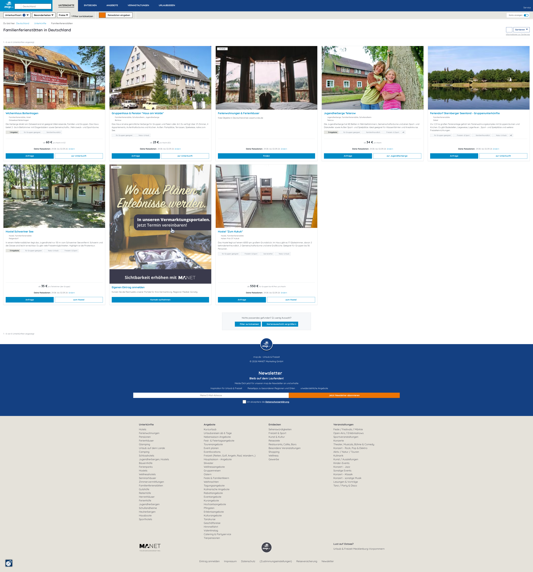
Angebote (209, 424)
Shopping (274, 451)
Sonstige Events (342, 470)
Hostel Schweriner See (19, 231)
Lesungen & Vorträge (345, 481)
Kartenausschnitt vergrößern (281, 324)
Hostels (143, 470)
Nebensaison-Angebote (217, 436)
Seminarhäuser (147, 478)
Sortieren (520, 29)
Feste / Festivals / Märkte (348, 429)
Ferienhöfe (145, 500)
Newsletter (328, 561)
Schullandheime (148, 508)
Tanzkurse (209, 519)
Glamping (144, 444)
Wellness (273, 455)
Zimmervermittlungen (151, 481)
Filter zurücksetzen (249, 324)
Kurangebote (211, 500)
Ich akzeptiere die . (268, 401)
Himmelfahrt (211, 526)
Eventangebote (212, 496)
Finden (266, 156)
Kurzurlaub (210, 429)
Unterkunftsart (14, 15)
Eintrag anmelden (209, 561)
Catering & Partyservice (217, 534)
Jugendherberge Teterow (340, 113)
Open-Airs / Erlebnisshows (348, 433)
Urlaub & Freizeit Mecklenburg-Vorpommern (358, 548)
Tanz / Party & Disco (345, 485)
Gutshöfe (144, 489)
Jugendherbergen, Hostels (154, 459)
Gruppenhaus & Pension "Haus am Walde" (138, 113)
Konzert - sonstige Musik (347, 478)
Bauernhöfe (145, 463)
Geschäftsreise (212, 523)
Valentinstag (211, 530)
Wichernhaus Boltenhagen (22, 113)
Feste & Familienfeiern (216, 478)
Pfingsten (209, 508)
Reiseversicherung (306, 561)
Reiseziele (274, 440)
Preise (62, 15)
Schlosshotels (146, 455)
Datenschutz (248, 561)
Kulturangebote (213, 515)
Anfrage (30, 156)
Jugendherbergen (149, 504)
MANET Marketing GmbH (270, 361)
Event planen (211, 448)
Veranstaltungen (343, 424)
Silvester (208, 463)
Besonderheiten (42, 15)
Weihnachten (211, 481)
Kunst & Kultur (277, 436)
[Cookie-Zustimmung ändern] (9, 563)
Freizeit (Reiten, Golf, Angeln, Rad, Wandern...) (230, 455)
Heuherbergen (147, 511)
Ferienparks (146, 466)
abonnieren (344, 395)
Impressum (230, 561)
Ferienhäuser (146, 440)
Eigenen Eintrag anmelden (128, 287)
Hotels (142, 429)
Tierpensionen (212, 538)
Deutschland (22, 23)
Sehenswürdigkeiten (280, 429)
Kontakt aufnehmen (160, 299)
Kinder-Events (341, 463)
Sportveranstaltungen (345, 436)
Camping (144, 451)
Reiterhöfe (145, 493)
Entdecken (275, 424)
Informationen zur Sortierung (518, 34)
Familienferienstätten (151, 485)
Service (527, 7)
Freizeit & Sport (277, 433)
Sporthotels (145, 519)
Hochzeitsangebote (215, 504)
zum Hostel (78, 299)
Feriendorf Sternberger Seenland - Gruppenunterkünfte (465, 113)
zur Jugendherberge (397, 156)
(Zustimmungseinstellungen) (276, 561)
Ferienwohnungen (149, 433)
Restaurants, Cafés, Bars (282, 444)
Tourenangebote (213, 444)
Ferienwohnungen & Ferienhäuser (238, 113)
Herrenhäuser (147, 496)
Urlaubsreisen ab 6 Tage (218, 433)
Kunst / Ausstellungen (345, 459)
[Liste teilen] (509, 29)
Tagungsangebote (214, 485)
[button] (33, 5)
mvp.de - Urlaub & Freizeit (266, 356)
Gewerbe (274, 459)
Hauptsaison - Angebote (218, 459)
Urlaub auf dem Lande (152, 448)
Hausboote (145, 515)
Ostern (207, 474)
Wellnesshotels (147, 474)
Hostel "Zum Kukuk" (230, 231)
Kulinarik (338, 455)
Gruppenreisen (212, 470)
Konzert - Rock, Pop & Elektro (350, 448)
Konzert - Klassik (343, 474)
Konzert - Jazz (341, 466)
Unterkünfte (40, 23)
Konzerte (338, 440)
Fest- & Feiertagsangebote (219, 440)
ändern (72, 149)
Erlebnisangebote (214, 511)
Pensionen (145, 436)
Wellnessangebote (214, 466)
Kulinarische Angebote (216, 489)
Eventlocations (212, 451)
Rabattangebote (213, 493)
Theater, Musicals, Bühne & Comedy (353, 444)
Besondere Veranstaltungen (285, 448)
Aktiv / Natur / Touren (346, 451)
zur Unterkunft (78, 156)
